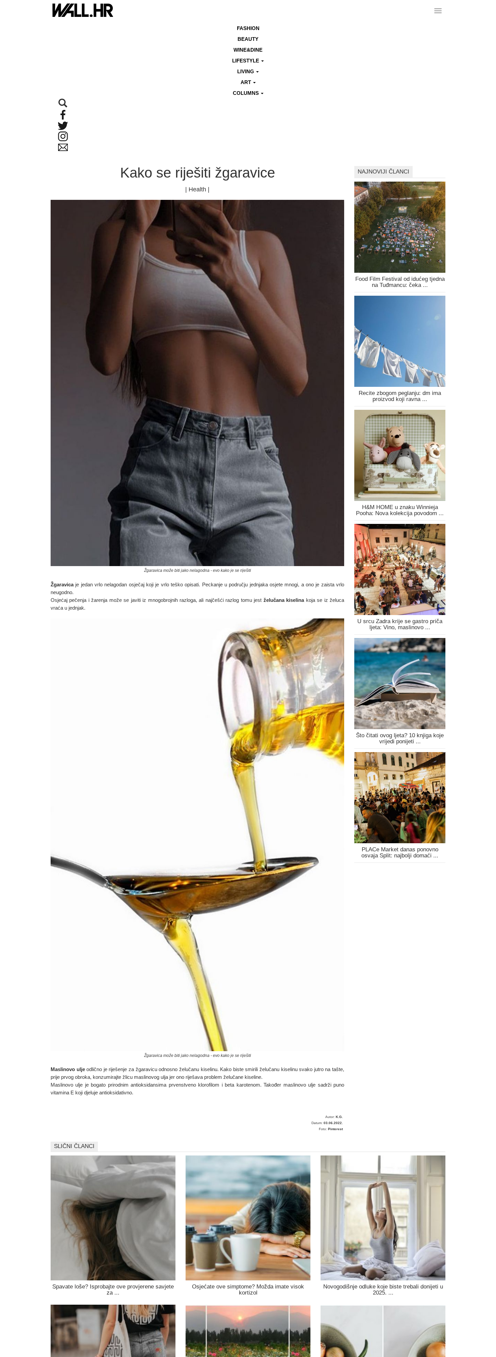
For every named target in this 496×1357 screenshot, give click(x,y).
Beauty (248, 39)
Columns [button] (246, 93)
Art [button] (246, 82)
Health (197, 189)
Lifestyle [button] (246, 60)
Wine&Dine (248, 50)
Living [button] (246, 71)
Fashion (248, 28)
